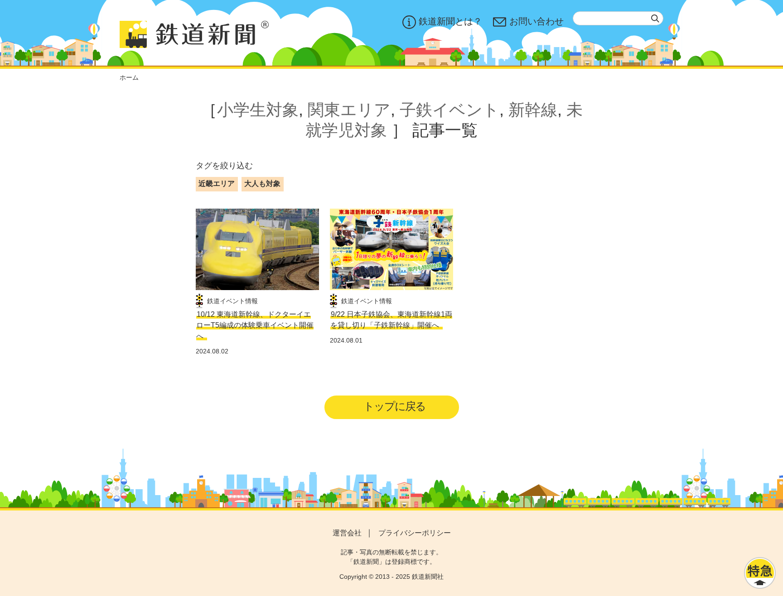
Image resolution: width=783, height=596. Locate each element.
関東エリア (349, 109)
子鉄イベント (449, 109)
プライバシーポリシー (414, 533)
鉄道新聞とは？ (450, 21)
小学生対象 (258, 109)
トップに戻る (394, 406)
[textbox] (618, 18)
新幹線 (532, 109)
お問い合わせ (536, 21)
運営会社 (347, 533)
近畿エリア (216, 183)
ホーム (129, 77)
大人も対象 (262, 183)
